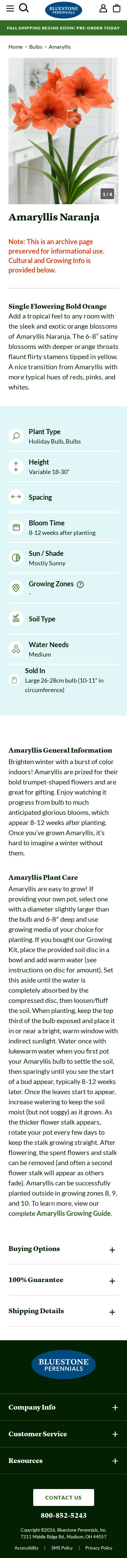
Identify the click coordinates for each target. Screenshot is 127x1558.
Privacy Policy (98, 1548)
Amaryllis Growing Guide (74, 1213)
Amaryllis (60, 46)
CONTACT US (63, 1497)
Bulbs (35, 46)
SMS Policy (62, 1548)
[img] (80, 584)
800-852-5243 (64, 1515)
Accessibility (27, 1548)
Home (15, 46)
